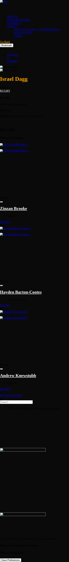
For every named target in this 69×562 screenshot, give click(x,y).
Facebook (12, 54)
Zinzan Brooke (13, 208)
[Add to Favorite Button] (1, 201)
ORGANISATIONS (18, 19)
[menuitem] (38, 16)
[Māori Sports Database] (34, 6)
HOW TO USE (23, 32)
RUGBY (5, 90)
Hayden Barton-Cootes (21, 292)
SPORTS (12, 16)
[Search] (16, 401)
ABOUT (12, 26)
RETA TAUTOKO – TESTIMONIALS (37, 29)
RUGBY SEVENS (11, 395)
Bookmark (6, 45)
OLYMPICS (14, 23)
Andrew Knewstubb (18, 375)
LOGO (18, 35)
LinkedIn (12, 61)
